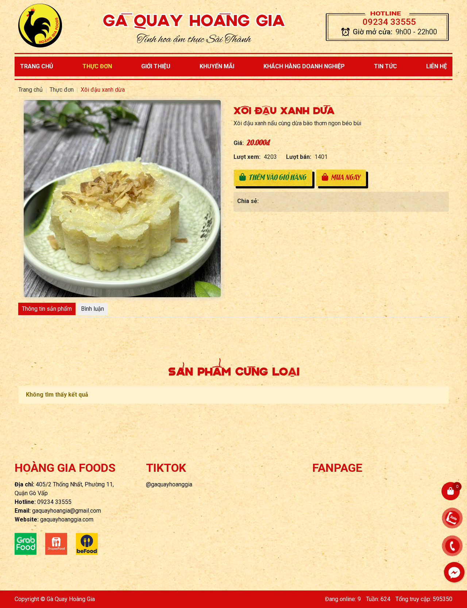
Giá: (239, 142)
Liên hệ (436, 66)
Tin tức (385, 66)
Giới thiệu (155, 66)
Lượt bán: (298, 156)
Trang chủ (36, 66)
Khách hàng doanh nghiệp (304, 66)
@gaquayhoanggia (169, 484)
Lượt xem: (247, 156)
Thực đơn (97, 66)
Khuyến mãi (217, 66)
